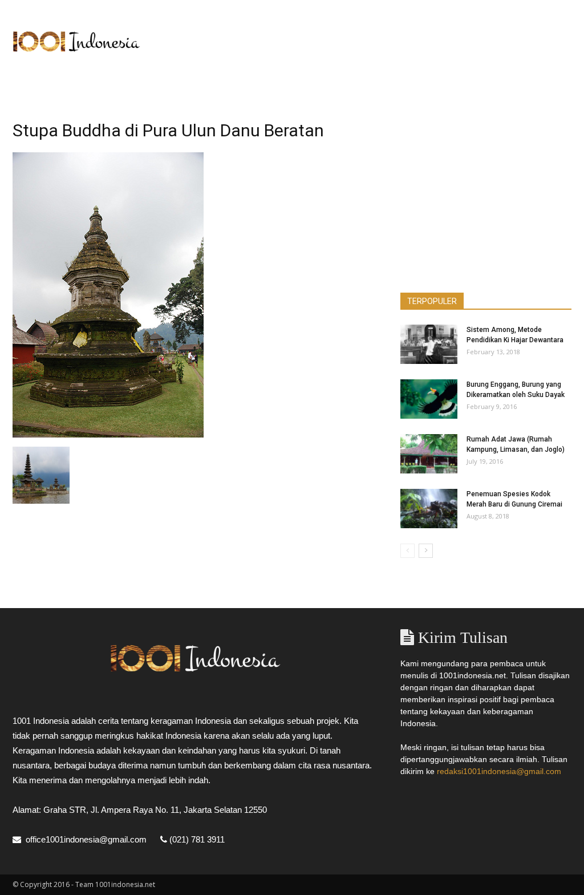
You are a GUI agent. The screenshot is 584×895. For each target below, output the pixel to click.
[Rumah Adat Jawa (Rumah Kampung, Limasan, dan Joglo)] (428, 453)
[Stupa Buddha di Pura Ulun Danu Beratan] (108, 434)
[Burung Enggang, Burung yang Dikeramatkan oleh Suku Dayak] (428, 399)
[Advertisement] (363, 42)
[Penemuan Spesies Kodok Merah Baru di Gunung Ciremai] (428, 508)
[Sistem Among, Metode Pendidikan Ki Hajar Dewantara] (428, 344)
